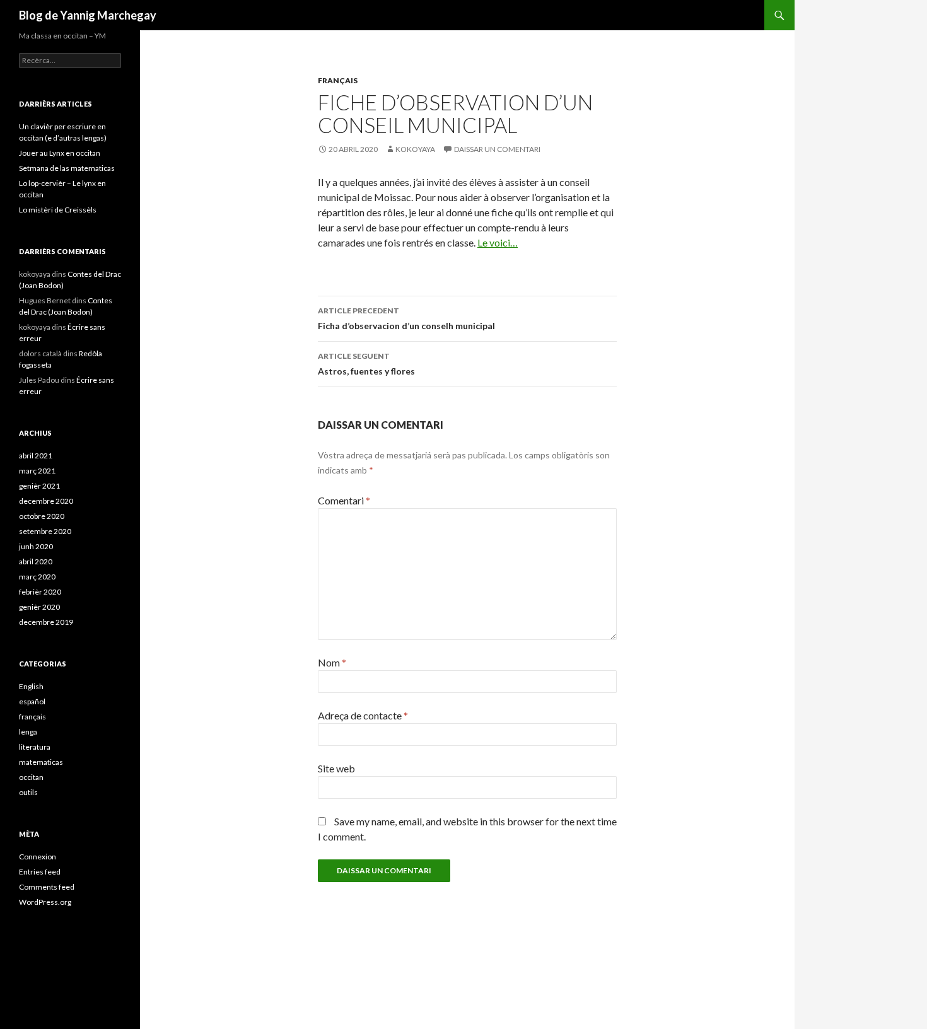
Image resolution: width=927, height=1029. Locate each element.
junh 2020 (36, 546)
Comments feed (46, 887)
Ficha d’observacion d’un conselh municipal (406, 318)
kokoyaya (415, 149)
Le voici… (497, 242)
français (338, 80)
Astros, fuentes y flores (366, 363)
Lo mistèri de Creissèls (57, 209)
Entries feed (40, 871)
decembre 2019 (46, 622)
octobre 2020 (41, 516)
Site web (336, 768)
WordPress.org (45, 902)
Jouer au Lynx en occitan (59, 153)
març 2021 (37, 470)
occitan (31, 777)
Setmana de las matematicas (67, 168)
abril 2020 (35, 561)
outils (28, 792)
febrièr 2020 (40, 591)
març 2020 (37, 576)
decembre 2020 (46, 501)
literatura (34, 747)
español (32, 701)
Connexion (37, 856)
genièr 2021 (39, 486)
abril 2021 (35, 455)
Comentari (344, 500)
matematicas (41, 762)
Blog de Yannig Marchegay (87, 15)
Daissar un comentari (497, 149)
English (31, 686)
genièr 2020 (39, 607)
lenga (28, 731)
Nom (332, 662)
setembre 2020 (45, 531)
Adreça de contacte (363, 715)
